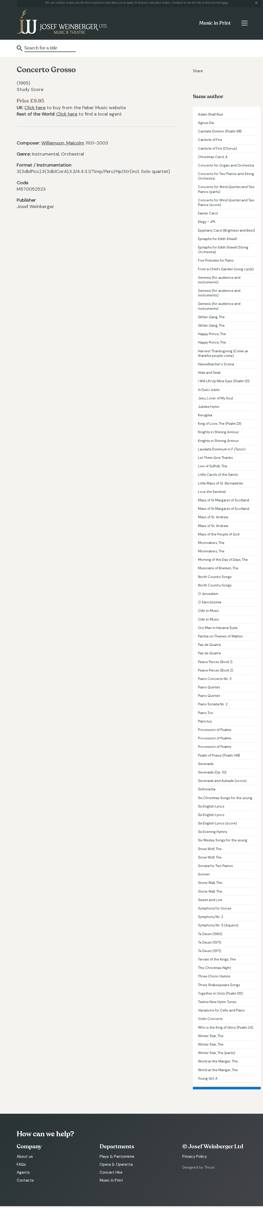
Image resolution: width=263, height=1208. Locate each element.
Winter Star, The (210, 1036)
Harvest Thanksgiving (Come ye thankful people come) (223, 353)
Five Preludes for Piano (216, 260)
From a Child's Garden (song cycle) (226, 269)
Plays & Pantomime (117, 1156)
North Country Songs (215, 577)
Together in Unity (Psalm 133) (220, 993)
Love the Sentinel (212, 492)
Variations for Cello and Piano (221, 1010)
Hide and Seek (209, 372)
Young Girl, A (208, 1078)
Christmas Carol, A (213, 157)
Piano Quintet (209, 687)
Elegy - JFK (206, 222)
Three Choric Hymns (214, 976)
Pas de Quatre (209, 645)
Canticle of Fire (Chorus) (217, 148)
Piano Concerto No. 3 (214, 679)
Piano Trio (205, 713)
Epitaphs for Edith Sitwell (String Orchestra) (223, 249)
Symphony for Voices (214, 908)
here (225, 2)
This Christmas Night (214, 968)
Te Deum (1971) (209, 942)
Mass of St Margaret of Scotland (223, 500)
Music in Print (215, 23)
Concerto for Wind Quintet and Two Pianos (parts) (226, 189)
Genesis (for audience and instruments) (219, 279)
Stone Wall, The (210, 883)
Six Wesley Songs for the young (222, 840)
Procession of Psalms (214, 730)
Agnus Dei (206, 123)
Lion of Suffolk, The (212, 466)
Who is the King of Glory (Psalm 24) (225, 1027)
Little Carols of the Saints (218, 474)
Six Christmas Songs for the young (225, 798)
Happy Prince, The (212, 334)
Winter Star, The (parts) (216, 1053)
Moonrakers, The (211, 543)
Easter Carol (208, 213)
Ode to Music (208, 610)
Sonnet (204, 874)
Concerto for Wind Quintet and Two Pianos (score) (226, 202)
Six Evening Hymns (212, 832)
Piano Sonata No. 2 (213, 704)
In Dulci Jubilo (209, 390)
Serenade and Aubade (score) (222, 781)
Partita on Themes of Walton (220, 636)
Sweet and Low (210, 900)
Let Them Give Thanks (215, 458)
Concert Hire (111, 1172)
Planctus (205, 721)
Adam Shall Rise (210, 114)
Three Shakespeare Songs (219, 985)
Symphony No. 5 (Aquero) (218, 925)
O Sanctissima (209, 602)
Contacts (25, 1180)
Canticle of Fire (210, 140)
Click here (34, 108)
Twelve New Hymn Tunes (217, 1002)
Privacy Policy (194, 1156)
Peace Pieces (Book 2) (215, 670)
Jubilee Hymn (208, 407)
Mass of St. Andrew (213, 517)
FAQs (21, 1164)
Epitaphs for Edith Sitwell (217, 239)
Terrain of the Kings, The (217, 959)
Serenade (206, 764)
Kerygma (205, 415)
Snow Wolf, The (210, 849)
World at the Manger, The (218, 1061)
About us (25, 1156)
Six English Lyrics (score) (217, 823)
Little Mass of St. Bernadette (220, 483)
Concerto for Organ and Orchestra (226, 165)
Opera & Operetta (116, 1164)
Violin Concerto (210, 1019)
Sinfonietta (206, 789)
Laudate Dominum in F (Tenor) (222, 449)
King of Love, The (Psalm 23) (219, 423)
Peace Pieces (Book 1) (215, 662)
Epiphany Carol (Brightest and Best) (226, 230)
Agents (23, 1172)
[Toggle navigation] (244, 23)
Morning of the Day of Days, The (223, 559)
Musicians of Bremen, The (218, 568)
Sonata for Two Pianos (215, 866)
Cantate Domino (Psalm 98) (220, 131)
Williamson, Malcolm (62, 143)
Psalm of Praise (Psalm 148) (219, 755)
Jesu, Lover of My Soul (215, 398)
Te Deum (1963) (210, 934)
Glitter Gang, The (211, 317)
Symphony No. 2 (210, 917)
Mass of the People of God (218, 534)
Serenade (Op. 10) (212, 772)
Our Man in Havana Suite (218, 628)
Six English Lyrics (211, 806)
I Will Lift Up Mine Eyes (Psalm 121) (224, 381)
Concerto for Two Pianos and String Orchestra (226, 176)
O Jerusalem (208, 594)
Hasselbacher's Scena (216, 364)
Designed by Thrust (198, 1167)
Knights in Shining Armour (218, 432)
